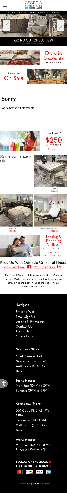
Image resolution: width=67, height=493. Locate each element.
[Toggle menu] (5, 5)
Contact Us (24, 326)
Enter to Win (25, 311)
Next (60, 25)
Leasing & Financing (30, 321)
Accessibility (24, 336)
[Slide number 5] (33, 25)
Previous (6, 25)
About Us (22, 331)
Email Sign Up (26, 316)
